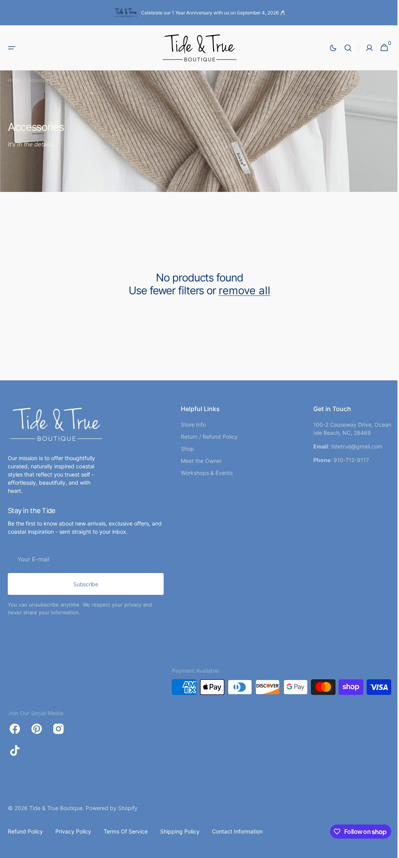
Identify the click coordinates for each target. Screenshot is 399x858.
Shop (184, 448)
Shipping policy (180, 831)
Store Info (190, 424)
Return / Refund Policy (206, 436)
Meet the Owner (198, 460)
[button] (11, 47)
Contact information (237, 831)
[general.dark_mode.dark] (327, 47)
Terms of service (126, 831)
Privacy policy (73, 831)
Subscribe (85, 584)
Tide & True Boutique (56, 808)
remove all (241, 290)
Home (14, 80)
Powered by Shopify (112, 808)
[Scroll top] (384, 848)
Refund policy (25, 831)
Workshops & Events (204, 472)
